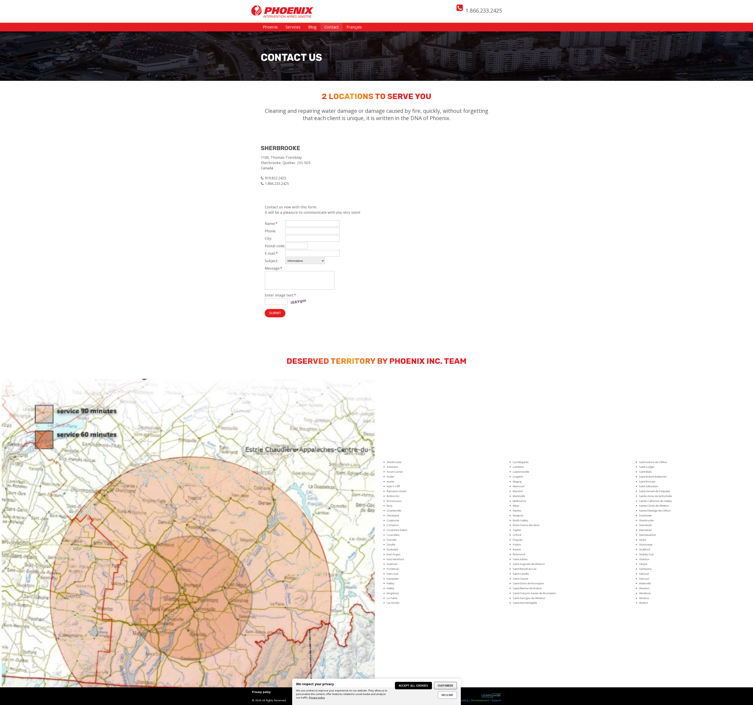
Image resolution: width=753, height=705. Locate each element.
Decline (447, 695)
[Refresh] (298, 302)
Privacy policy (317, 697)
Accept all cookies (413, 685)
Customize (445, 685)
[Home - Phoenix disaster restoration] (282, 16)
